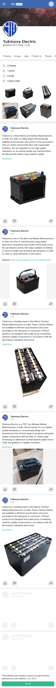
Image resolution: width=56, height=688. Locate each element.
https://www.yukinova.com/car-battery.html (31, 260)
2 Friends (11, 65)
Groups (17, 56)
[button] (51, 4)
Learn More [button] (31, 678)
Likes (26, 56)
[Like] (28, 221)
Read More (7, 159)
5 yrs (12, 131)
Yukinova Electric (19, 128)
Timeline (7, 56)
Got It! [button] (28, 684)
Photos (48, 56)
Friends (36, 56)
